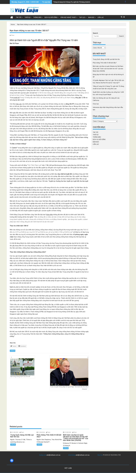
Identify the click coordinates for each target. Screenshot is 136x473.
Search (95, 33)
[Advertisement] (49, 408)
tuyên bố (17, 97)
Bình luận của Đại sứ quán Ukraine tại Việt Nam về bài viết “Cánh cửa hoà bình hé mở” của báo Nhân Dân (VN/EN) (108, 68)
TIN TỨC (19, 17)
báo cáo (19, 104)
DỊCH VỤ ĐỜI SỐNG (51, 17)
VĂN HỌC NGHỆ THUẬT (68, 17)
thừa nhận (49, 214)
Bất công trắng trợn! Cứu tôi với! (20, 376)
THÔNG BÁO (37, 17)
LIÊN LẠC (101, 17)
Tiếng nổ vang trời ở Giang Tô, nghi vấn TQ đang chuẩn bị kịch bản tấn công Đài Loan (80, 2)
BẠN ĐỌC (91, 17)
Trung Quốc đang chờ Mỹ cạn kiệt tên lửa (106, 59)
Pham (12, 35)
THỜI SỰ (27, 17)
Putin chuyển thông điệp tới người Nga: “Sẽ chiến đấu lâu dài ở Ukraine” (69, 388)
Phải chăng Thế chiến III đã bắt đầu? (105, 63)
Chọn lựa (96, 104)
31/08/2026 (15, 432)
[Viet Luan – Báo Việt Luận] (11, 17)
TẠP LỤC (82, 17)
